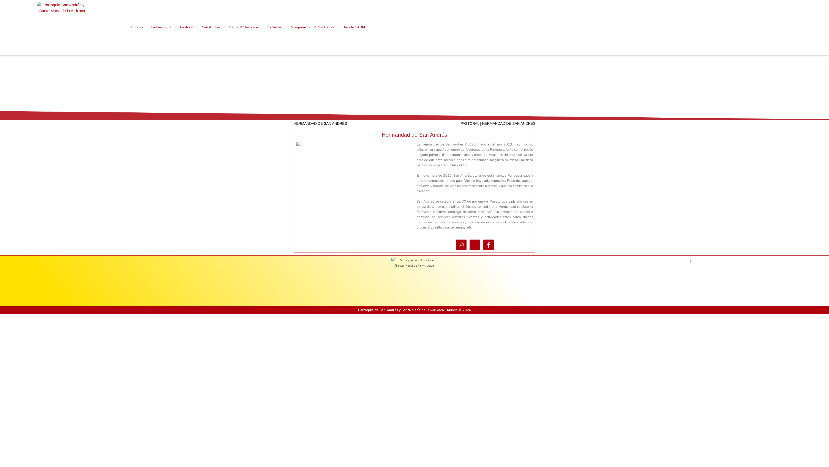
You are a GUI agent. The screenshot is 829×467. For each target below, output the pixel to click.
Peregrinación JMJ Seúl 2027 (312, 27)
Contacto (274, 27)
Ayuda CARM (354, 27)
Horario (137, 27)
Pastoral (186, 27)
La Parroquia (161, 27)
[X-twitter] (475, 245)
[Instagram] (461, 245)
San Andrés (211, 27)
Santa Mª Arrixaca (243, 27)
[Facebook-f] (488, 245)
